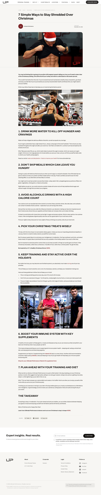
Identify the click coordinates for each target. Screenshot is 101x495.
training (69, 263)
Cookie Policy (64, 469)
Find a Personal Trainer (30, 463)
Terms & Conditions (65, 463)
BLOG (73, 2)
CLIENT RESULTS (45, 2)
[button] (24, 2)
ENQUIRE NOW (92, 2)
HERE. (48, 248)
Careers (45, 463)
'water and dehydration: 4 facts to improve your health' (42, 158)
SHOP (78, 2)
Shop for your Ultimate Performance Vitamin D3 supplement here (37, 361)
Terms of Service (80, 486)
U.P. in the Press (28, 466)
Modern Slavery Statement (67, 471)
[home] (7, 2)
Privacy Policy (64, 466)
